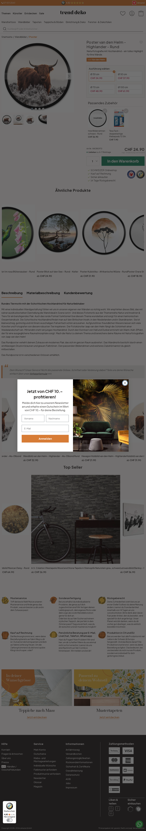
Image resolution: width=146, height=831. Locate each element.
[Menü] (14, 802)
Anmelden (45, 438)
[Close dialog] (124, 383)
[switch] (9, 820)
